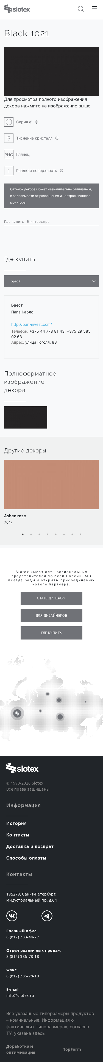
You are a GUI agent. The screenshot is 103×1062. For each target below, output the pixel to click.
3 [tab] (39, 534)
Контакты (17, 835)
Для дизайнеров (51, 616)
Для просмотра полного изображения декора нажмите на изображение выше (47, 102)
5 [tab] (56, 534)
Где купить (14, 221)
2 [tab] (31, 534)
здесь (38, 1033)
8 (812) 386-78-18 (22, 956)
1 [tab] (23, 534)
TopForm (72, 1049)
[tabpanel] (51, 495)
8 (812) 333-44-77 (22, 936)
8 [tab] (80, 534)
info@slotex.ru (20, 995)
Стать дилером (51, 598)
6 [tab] (64, 534)
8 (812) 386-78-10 (22, 975)
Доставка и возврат (30, 846)
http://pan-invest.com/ (31, 324)
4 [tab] (47, 534)
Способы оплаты (26, 858)
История (16, 823)
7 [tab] (72, 534)
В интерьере (38, 221)
